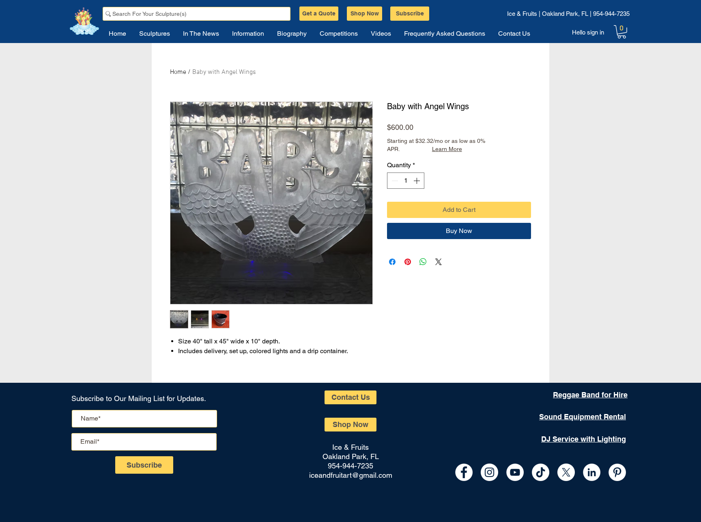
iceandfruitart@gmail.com (350, 475)
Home (178, 72)
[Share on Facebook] (392, 262)
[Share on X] (438, 262)
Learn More (447, 149)
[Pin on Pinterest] (408, 262)
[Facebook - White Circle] (464, 472)
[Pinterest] (617, 472)
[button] (622, 32)
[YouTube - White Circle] (515, 472)
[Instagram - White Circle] (489, 472)
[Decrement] (394, 180)
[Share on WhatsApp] (423, 262)
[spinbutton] (406, 180)
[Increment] (417, 180)
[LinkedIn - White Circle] (591, 472)
